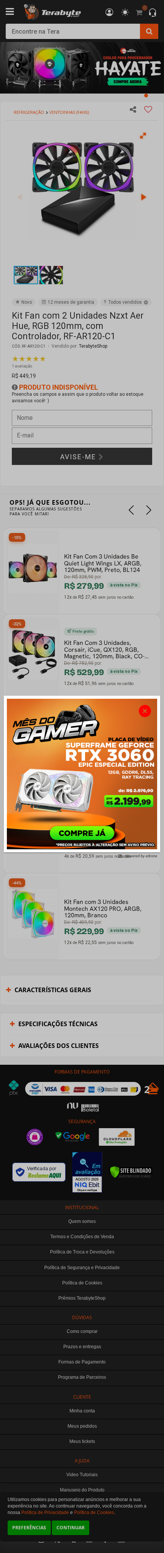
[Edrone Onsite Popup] (82, 776)
